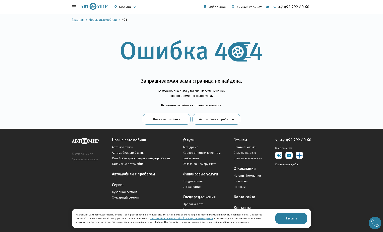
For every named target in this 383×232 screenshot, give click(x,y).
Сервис (118, 185)
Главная (78, 19)
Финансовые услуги (200, 174)
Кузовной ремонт (124, 192)
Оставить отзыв (245, 147)
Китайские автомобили (128, 163)
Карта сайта (244, 197)
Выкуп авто (191, 158)
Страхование (192, 186)
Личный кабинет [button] (249, 7)
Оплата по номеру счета (199, 163)
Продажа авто (193, 204)
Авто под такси (122, 147)
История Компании (247, 175)
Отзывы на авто (245, 152)
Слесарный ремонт (125, 197)
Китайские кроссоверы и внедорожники (141, 158)
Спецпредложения (199, 197)
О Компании (245, 168)
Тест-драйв (190, 147)
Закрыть (291, 218)
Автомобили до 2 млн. (128, 152)
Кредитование (193, 181)
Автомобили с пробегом (216, 119)
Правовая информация (85, 159)
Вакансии (241, 181)
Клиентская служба (286, 164)
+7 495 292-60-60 (293, 7)
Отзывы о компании (248, 158)
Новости (240, 186)
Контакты (242, 208)
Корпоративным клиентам (202, 152)
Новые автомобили (103, 19)
